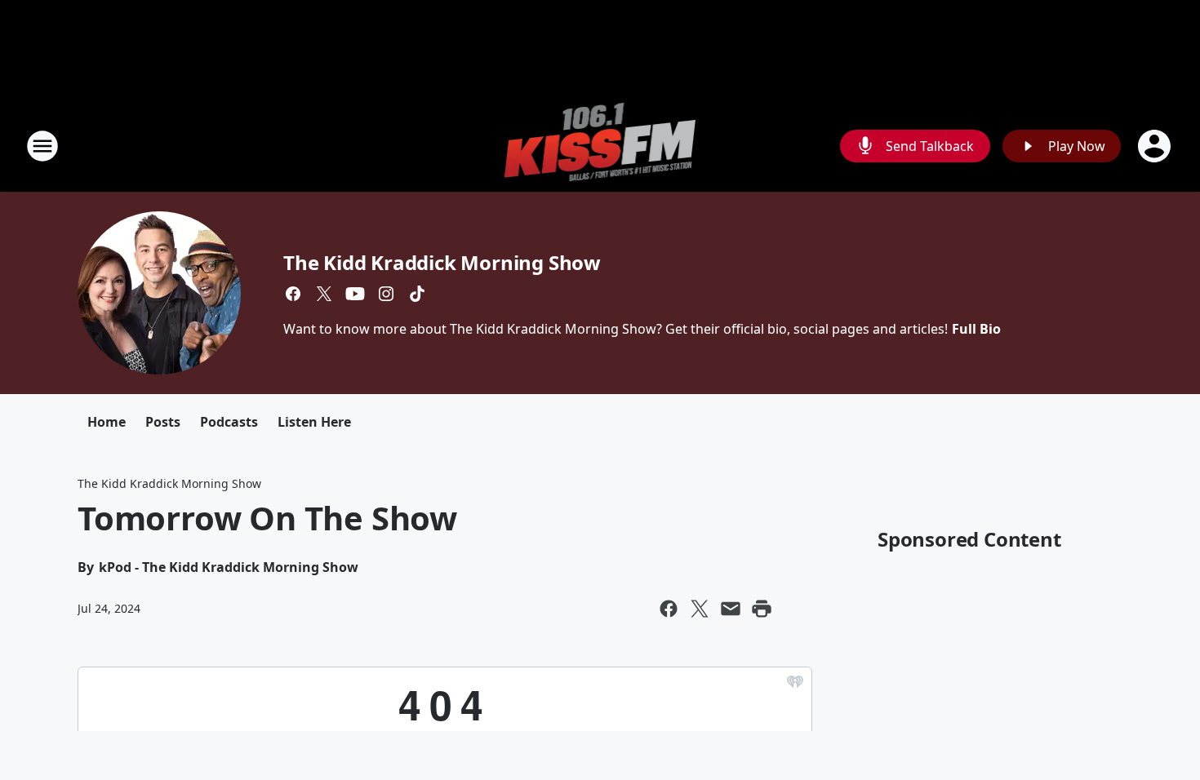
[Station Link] (600, 145)
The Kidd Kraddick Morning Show (442, 262)
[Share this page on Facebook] (668, 608)
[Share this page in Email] (730, 608)
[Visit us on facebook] (293, 294)
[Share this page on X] (699, 608)
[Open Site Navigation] (42, 146)
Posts (162, 422)
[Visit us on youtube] (355, 294)
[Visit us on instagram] (386, 294)
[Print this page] (761, 608)
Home (106, 422)
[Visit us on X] (324, 294)
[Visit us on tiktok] (417, 294)
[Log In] (1156, 146)
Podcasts (229, 422)
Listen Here (314, 422)
